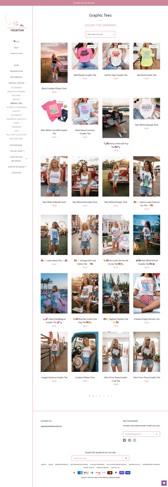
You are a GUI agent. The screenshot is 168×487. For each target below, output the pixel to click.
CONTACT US (115, 468)
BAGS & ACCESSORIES (16, 91)
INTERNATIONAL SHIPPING (151, 464)
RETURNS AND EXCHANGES (79, 464)
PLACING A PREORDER (97, 464)
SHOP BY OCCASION (16, 167)
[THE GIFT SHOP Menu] (24, 151)
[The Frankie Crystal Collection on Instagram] (134, 441)
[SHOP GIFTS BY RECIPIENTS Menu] (26, 159)
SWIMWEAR (16, 127)
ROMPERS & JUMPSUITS (16, 119)
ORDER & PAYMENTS (61, 464)
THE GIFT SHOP (16, 151)
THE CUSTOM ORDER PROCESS (117, 464)
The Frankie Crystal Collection (99, 477)
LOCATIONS (16, 172)
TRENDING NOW (16, 71)
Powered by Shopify (114, 477)
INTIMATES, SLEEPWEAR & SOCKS (16, 109)
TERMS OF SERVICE (102, 468)
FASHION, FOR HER (16, 83)
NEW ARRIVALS (16, 77)
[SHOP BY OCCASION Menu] (26, 167)
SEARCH (43, 464)
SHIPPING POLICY (134, 464)
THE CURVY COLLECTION (16, 134)
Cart (17, 41)
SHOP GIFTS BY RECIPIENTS (16, 159)
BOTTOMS (16, 95)
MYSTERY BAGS (16, 145)
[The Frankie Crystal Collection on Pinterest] (129, 441)
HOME (16, 65)
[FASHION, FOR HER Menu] (25, 83)
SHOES (16, 123)
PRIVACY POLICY (89, 468)
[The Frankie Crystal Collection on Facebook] (124, 441)
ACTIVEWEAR (16, 87)
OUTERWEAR (16, 115)
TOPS (16, 131)
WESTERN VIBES (16, 138)
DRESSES (16, 99)
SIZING (51, 464)
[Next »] (111, 396)
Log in (16, 47)
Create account (16, 53)
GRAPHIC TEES (16, 103)
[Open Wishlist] (164, 483)
